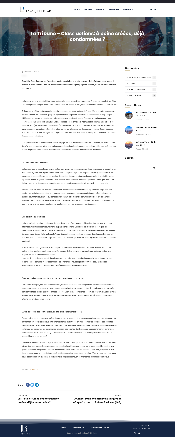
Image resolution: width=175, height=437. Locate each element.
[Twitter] (32, 385)
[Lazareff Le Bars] (36, 9)
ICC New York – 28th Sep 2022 (145, 144)
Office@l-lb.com (144, 428)
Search (129, 158)
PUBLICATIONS (141, 96)
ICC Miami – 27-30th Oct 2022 (146, 114)
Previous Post (22, 395)
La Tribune (33, 370)
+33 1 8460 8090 (142, 425)
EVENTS (141, 83)
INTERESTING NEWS (141, 89)
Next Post (118, 395)
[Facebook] (28, 385)
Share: (20, 385)
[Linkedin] (135, 433)
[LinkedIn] (37, 385)
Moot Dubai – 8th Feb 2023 (146, 129)
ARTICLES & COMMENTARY (141, 77)
